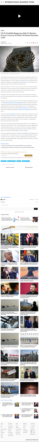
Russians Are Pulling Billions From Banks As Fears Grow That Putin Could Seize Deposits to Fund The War (9, 363)
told (6, 140)
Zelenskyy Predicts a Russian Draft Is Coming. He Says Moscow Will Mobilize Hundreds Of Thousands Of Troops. (29, 296)
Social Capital (10, 427)
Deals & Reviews (10, 435)
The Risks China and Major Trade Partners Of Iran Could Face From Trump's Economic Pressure (29, 247)
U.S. (1, 427)
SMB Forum (10, 429)
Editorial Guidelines (29, 167)
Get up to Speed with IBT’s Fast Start (32, 226)
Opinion (2, 437)
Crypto (2, 435)
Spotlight (9, 430)
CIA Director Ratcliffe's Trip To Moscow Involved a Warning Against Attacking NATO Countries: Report (28, 330)
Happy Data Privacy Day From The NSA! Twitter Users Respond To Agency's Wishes (18, 147)
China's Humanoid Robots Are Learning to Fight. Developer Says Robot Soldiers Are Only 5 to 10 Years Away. (10, 247)
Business (2, 430)
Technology (2, 432)
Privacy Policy (30, 157)
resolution (23, 80)
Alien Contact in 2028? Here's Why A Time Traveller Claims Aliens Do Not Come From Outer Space (28, 363)
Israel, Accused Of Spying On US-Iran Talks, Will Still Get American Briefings (16, 145)
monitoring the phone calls (23, 107)
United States (25, 432)
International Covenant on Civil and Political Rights (13, 102)
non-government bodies (10, 113)
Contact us (17, 427)
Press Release (10, 432)
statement (25, 130)
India (24, 427)
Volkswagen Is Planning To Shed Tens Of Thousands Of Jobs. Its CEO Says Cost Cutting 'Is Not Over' (28, 313)
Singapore (24, 429)
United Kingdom (25, 430)
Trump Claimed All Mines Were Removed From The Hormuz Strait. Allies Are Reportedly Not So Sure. (10, 346)
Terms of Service (24, 157)
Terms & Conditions (19, 429)
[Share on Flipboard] (31, 43)
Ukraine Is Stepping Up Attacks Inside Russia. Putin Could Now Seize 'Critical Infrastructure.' (7, 415)
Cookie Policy (18, 432)
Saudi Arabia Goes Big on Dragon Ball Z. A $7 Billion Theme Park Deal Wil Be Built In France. (27, 415)
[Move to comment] (37, 43)
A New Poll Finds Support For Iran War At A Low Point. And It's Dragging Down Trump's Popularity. (9, 264)
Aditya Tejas (4, 41)
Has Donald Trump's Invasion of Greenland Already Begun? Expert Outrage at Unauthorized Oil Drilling (9, 396)
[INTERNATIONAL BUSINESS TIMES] (19, 2)
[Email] (35, 43)
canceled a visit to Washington (24, 109)
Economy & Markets (4, 429)
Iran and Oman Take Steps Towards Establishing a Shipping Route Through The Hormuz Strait (9, 313)
